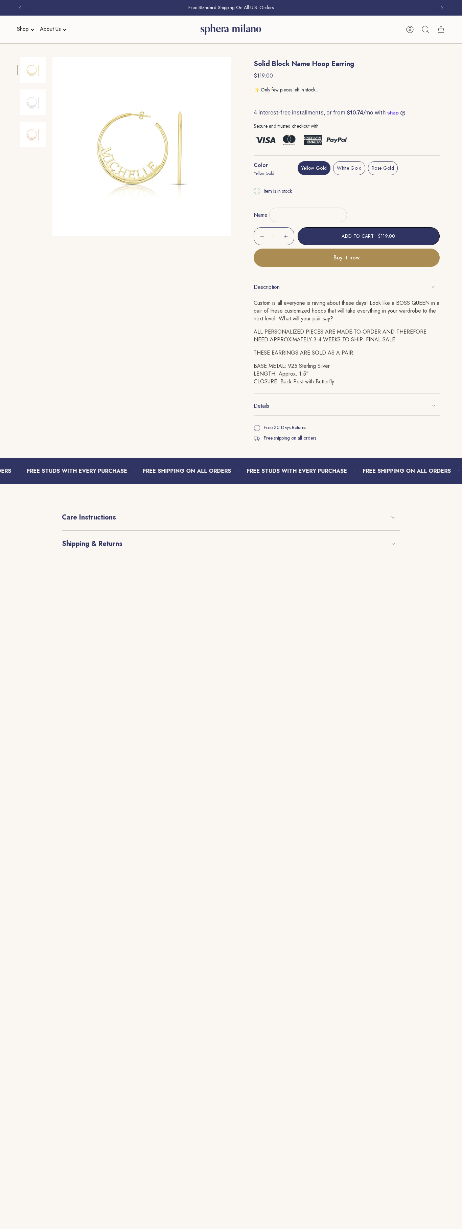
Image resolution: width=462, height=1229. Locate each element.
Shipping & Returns (92, 544)
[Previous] (20, 8)
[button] (23, 29)
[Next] (442, 8)
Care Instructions (89, 517)
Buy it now (346, 257)
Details (261, 406)
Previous (52, 146)
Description (267, 287)
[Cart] (441, 29)
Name (261, 215)
